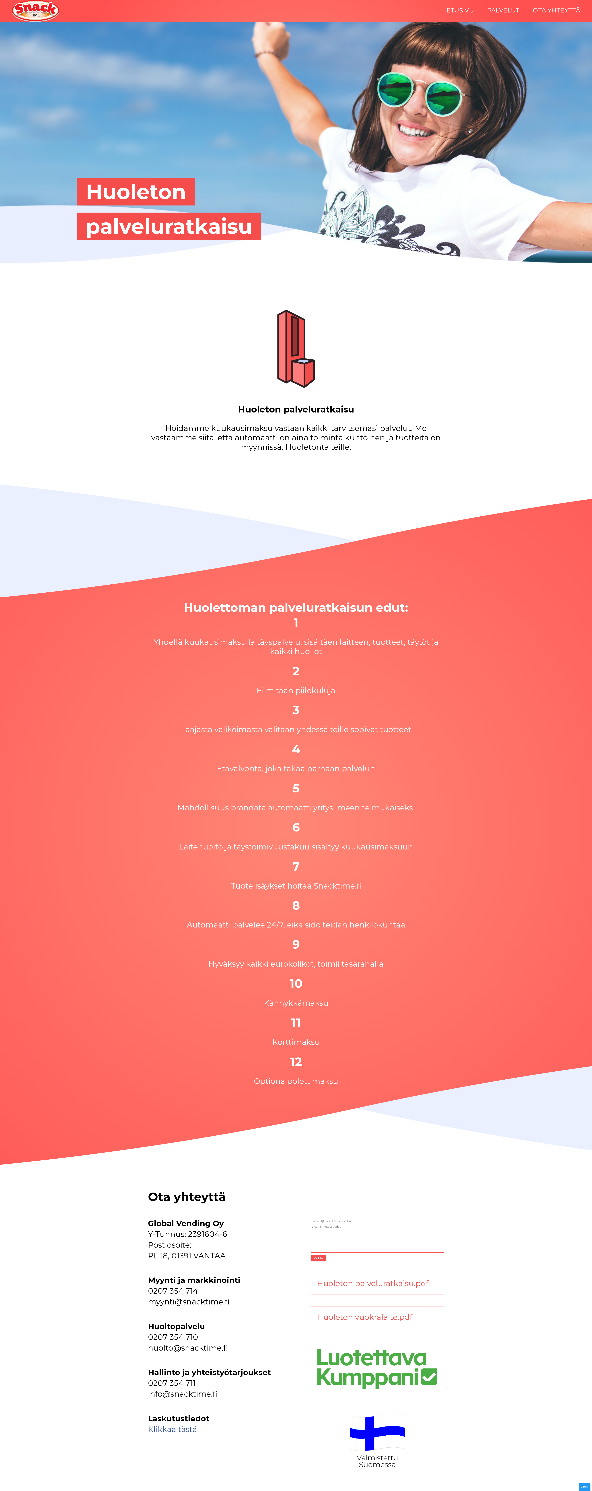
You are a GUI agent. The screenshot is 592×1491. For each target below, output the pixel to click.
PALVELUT (503, 10)
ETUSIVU (460, 10)
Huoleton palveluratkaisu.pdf (372, 1283)
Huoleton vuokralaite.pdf (364, 1317)
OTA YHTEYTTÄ (556, 10)
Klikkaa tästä (172, 1429)
